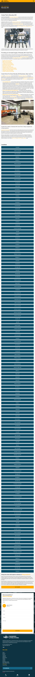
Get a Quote (17, 587)
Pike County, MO (17, 435)
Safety (2, 75)
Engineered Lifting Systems (23, 75)
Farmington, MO (17, 267)
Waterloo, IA (17, 558)
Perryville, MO (17, 425)
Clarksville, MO (17, 208)
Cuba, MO (17, 231)
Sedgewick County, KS (17, 470)
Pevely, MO (17, 432)
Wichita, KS (17, 571)
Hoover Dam (16, 98)
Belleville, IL (17, 157)
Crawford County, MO (17, 228)
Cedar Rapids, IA (17, 189)
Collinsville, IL (17, 218)
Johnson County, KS (17, 315)
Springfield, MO (17, 480)
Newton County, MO (17, 399)
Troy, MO (17, 519)
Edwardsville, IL (17, 250)
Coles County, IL (17, 215)
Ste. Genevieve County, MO (17, 509)
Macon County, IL (17, 354)
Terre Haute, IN (17, 516)
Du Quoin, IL (17, 244)
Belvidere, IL (17, 160)
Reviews (4, 654)
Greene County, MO (17, 286)
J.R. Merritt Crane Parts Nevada (8, 63)
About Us (4, 653)
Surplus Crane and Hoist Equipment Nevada (10, 69)
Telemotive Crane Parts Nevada (8, 70)
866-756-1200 (19, 26)
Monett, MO (17, 380)
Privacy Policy (5, 665)
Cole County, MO (17, 212)
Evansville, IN (17, 263)
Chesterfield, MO (17, 205)
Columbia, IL (17, 221)
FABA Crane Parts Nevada (7, 61)
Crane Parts (6, 6)
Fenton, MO (17, 270)
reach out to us (30, 26)
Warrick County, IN (17, 545)
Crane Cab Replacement (6, 81)
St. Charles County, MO (17, 483)
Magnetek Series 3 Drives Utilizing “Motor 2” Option (11, 94)
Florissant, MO (17, 273)
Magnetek (20, 95)
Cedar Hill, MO (17, 186)
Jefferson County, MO (17, 312)
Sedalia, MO (17, 467)
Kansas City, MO (17, 325)
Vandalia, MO (17, 525)
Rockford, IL (17, 461)
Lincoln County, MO (17, 341)
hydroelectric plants (13, 96)
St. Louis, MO (17, 506)
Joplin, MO (17, 322)
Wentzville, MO (17, 564)
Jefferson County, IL (17, 309)
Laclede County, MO (17, 328)
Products (4, 659)
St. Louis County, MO (17, 503)
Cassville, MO (17, 182)
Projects (4, 658)
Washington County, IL (17, 548)
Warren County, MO (17, 538)
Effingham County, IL (17, 254)
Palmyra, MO (17, 415)
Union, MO (17, 522)
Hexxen (4, 672)
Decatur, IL (17, 241)
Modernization (5, 657)
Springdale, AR (17, 474)
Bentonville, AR (17, 166)
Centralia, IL (17, 195)
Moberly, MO (17, 377)
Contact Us (8, 606)
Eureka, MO (17, 260)
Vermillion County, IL (17, 529)
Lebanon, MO (17, 331)
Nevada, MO (17, 396)
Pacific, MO (17, 412)
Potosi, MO (17, 441)
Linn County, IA (17, 344)
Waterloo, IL (17, 561)
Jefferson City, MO (17, 305)
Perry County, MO (17, 422)
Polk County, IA (17, 438)
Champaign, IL (17, 202)
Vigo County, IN (17, 535)
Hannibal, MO (17, 289)
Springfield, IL (17, 477)
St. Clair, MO (18, 493)
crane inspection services (24, 56)
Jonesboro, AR (17, 318)
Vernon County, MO (17, 532)
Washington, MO (17, 555)
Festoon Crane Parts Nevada (7, 62)
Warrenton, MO (17, 542)
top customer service (8, 75)
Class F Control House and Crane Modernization (10, 90)
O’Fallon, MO (17, 406)
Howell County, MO (17, 296)
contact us (24, 138)
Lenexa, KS (17, 338)
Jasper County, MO (17, 302)
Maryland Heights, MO (17, 367)
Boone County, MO (17, 179)
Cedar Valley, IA (17, 192)
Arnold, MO (17, 147)
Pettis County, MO (18, 428)
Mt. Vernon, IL (17, 386)
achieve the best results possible (18, 24)
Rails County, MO (17, 448)
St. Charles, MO (17, 487)
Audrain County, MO (17, 150)
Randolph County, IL (17, 451)
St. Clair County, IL (18, 490)
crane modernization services (17, 57)
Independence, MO (17, 299)
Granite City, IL (17, 283)
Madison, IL (17, 360)
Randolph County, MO (17, 454)
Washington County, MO (17, 551)
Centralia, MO (17, 199)
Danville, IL (17, 234)
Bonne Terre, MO (17, 176)
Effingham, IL (17, 257)
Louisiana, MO (17, 351)
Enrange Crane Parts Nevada (7, 60)
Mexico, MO (17, 373)
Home (2, 6)
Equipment (4, 656)
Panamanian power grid (28, 98)
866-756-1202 (24, 26)
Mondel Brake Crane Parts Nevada (8, 64)
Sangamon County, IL (17, 464)
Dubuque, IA (17, 247)
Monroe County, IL (17, 383)
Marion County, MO (17, 364)
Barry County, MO (17, 153)
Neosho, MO (17, 393)
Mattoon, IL (17, 370)
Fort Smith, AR (17, 276)
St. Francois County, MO (18, 496)
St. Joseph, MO (17, 500)
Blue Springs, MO (17, 173)
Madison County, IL (17, 357)
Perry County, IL (17, 419)
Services (4, 660)
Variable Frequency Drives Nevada (8, 71)
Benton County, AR (17, 163)
